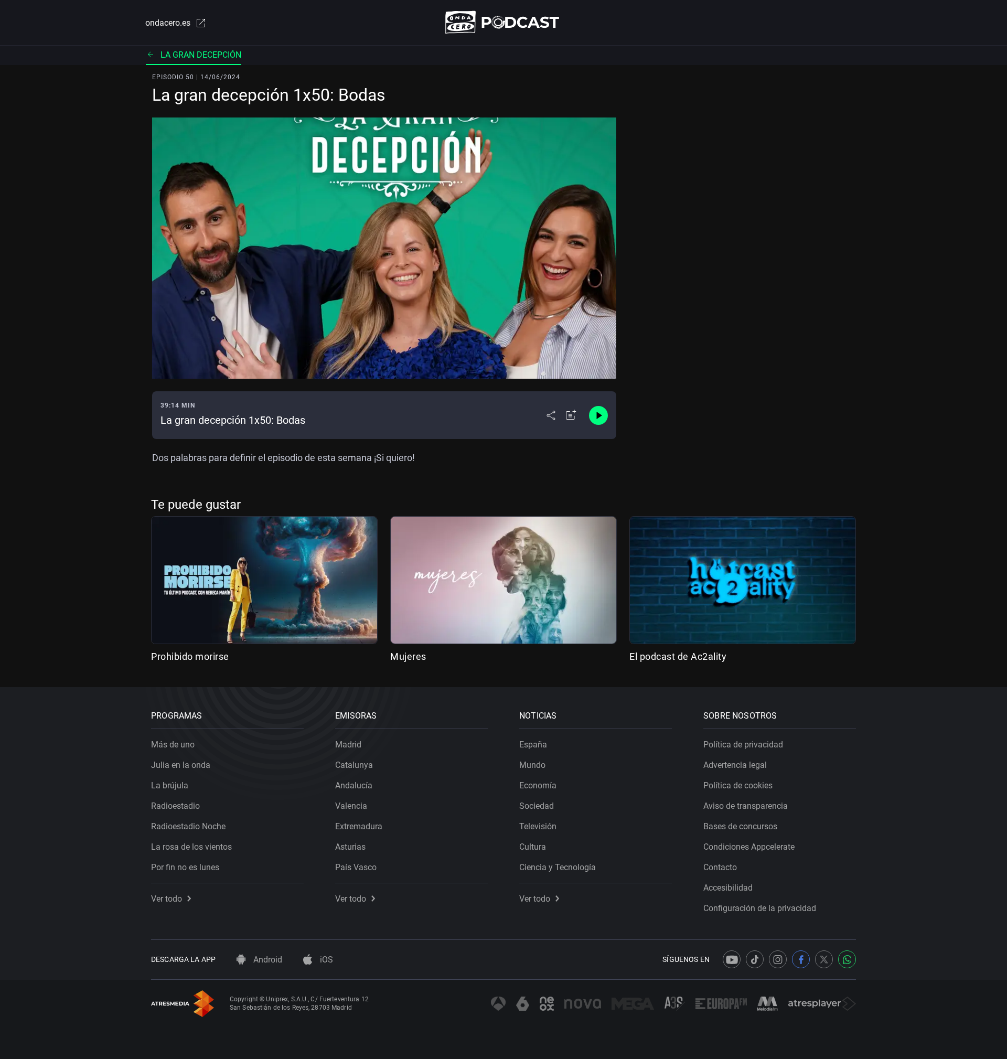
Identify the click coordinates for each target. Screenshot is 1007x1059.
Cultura (532, 847)
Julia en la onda (180, 765)
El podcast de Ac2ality (677, 656)
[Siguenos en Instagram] (778, 959)
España (533, 745)
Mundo (532, 765)
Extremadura (358, 826)
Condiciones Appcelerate (749, 847)
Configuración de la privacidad (759, 908)
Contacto (720, 867)
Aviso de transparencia (745, 806)
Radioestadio (175, 806)
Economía (537, 785)
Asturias (350, 847)
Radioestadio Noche (188, 826)
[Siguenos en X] (824, 959)
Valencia (351, 806)
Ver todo (166, 899)
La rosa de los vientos (191, 847)
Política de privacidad (743, 745)
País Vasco (356, 867)
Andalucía (353, 785)
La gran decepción (200, 55)
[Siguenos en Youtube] (732, 959)
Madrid (348, 745)
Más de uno (173, 745)
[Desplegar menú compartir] (551, 415)
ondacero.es (167, 23)
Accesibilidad (728, 888)
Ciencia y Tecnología (557, 867)
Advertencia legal (735, 765)
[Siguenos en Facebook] (801, 959)
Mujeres (408, 656)
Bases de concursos (740, 826)
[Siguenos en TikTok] (755, 959)
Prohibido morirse (190, 656)
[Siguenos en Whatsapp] (847, 959)
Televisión (537, 826)
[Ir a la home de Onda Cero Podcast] (504, 22)
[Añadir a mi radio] (571, 415)
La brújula (169, 785)
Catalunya (354, 765)
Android (266, 960)
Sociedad (536, 806)
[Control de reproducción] (598, 415)
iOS (325, 960)
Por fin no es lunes (185, 867)
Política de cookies (738, 785)
